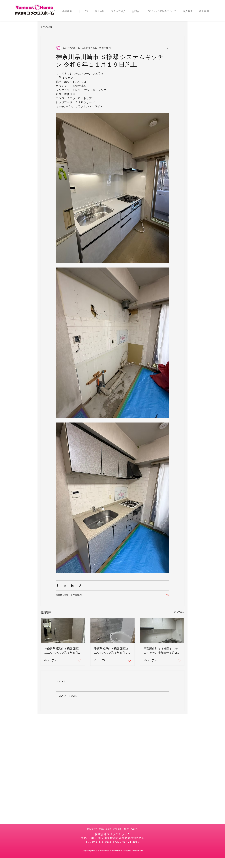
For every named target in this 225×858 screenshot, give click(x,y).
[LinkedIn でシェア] (72, 585)
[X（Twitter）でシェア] (64, 585)
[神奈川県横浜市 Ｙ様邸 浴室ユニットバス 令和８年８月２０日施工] (63, 630)
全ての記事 (46, 27)
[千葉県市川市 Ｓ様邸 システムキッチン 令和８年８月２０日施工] (162, 630)
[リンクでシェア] (79, 585)
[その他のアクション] (167, 48)
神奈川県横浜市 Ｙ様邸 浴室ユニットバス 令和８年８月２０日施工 (62, 651)
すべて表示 (179, 612)
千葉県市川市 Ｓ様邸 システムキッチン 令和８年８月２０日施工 (162, 651)
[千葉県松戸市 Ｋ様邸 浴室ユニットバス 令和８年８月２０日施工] (112, 630)
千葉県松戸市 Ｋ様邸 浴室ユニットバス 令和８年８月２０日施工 (112, 651)
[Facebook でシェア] (57, 585)
